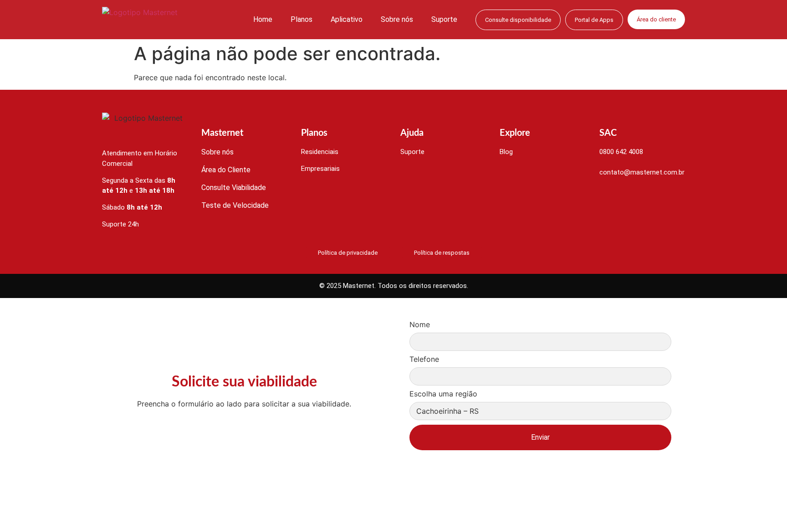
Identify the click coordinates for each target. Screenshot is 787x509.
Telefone (424, 359)
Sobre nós (397, 19)
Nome (419, 325)
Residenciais (319, 152)
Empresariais (320, 169)
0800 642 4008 (621, 152)
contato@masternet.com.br (642, 172)
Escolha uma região (443, 394)
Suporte (444, 19)
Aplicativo (347, 19)
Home (262, 19)
